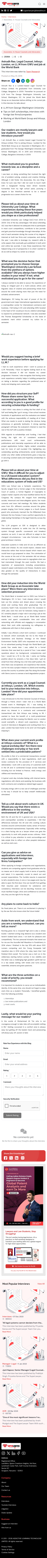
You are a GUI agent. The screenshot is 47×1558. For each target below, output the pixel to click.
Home (3, 17)
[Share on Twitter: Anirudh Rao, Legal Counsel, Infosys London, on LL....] (11, 1158)
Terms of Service (7, 1549)
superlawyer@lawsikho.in (34, 10)
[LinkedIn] (23, 81)
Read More (6, 1332)
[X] (18, 81)
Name (5, 1048)
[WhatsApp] (28, 81)
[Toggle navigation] (44, 4)
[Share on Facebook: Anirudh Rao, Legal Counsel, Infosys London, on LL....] (5, 1158)
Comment (7, 1082)
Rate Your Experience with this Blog (17, 1043)
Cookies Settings (7, 1552)
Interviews (12, 17)
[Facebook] (13, 81)
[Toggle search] (39, 4)
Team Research (33, 71)
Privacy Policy (6, 1547)
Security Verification (11, 1099)
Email (5, 1059)
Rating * (6, 1070)
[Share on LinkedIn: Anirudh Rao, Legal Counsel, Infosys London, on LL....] (16, 1158)
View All (41, 1284)
